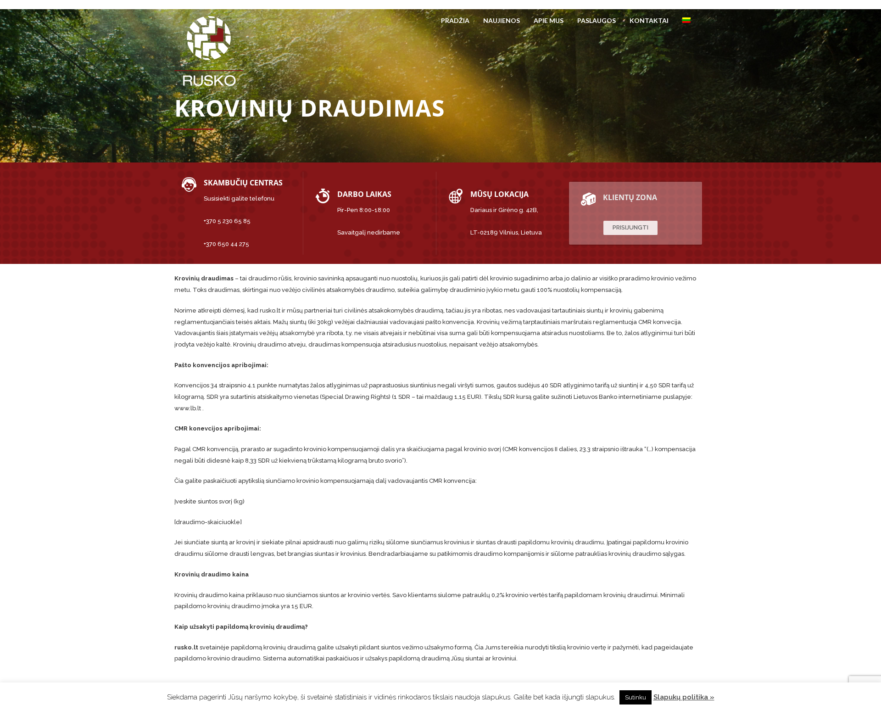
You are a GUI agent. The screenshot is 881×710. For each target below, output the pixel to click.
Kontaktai (649, 20)
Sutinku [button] (635, 697)
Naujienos (501, 20)
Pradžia (455, 20)
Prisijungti (630, 227)
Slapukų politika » (683, 697)
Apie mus (548, 20)
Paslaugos (596, 20)
